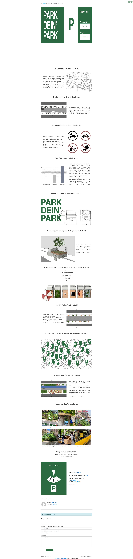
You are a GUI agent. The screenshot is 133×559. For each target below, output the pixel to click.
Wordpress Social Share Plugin (61, 558)
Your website (49, 530)
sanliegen (73, 480)
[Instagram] (56, 425)
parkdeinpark (48, 411)
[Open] (50, 418)
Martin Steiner (76, 481)
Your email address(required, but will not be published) (52, 526)
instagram (78, 472)
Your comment (44, 535)
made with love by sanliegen (86, 556)
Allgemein (47, 498)
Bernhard (44, 3)
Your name (45, 522)
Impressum (71, 484)
